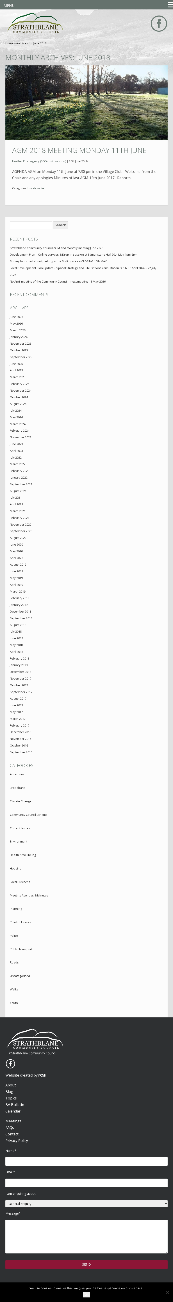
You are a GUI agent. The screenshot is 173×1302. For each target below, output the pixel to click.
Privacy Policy (16, 1140)
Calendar (12, 1111)
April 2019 (16, 585)
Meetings (13, 1121)
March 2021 (17, 511)
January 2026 (18, 337)
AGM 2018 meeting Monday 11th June (79, 150)
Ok (87, 1294)
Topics (11, 1098)
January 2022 (18, 477)
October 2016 (19, 745)
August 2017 (18, 698)
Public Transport (21, 949)
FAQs (9, 1127)
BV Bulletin (14, 1104)
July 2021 (16, 497)
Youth (14, 1003)
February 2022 (19, 471)
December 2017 (20, 672)
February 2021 (19, 518)
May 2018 (16, 645)
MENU (9, 5)
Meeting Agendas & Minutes (29, 895)
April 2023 (16, 451)
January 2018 (18, 665)
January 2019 (18, 605)
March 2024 (17, 424)
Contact (11, 1134)
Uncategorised (36, 188)
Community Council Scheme (29, 815)
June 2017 (16, 705)
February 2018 (19, 658)
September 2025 (21, 357)
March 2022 (17, 464)
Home (9, 43)
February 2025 (19, 384)
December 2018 (20, 611)
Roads (14, 962)
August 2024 (18, 404)
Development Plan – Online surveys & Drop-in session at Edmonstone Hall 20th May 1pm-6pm (73, 254)
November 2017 (20, 678)
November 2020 (20, 524)
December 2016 (20, 732)
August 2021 (18, 491)
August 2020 (18, 538)
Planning (16, 909)
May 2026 (16, 323)
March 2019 (17, 591)
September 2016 (21, 752)
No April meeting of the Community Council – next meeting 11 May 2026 (58, 281)
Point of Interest (21, 922)
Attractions (17, 774)
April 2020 (16, 558)
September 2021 (21, 484)
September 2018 (21, 618)
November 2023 (20, 437)
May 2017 (16, 712)
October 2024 (19, 397)
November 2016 (20, 739)
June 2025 (16, 364)
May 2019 (16, 578)
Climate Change (20, 801)
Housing (15, 868)
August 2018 (18, 625)
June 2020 (16, 544)
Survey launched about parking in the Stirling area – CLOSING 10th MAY (58, 261)
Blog (9, 1091)
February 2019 (19, 598)
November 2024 (20, 390)
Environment (18, 841)
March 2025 (17, 377)
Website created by (22, 1075)
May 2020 (16, 551)
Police (14, 936)
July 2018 (16, 631)
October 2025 (19, 350)
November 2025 (20, 343)
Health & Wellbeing (23, 855)
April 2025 (16, 370)
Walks (14, 989)
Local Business (20, 882)
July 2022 (16, 457)
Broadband (17, 788)
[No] (167, 1292)
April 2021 (16, 504)
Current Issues (20, 828)
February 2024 (19, 430)
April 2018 (16, 652)
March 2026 (17, 330)
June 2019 (16, 571)
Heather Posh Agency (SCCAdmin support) (39, 161)
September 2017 (21, 692)
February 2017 (19, 725)
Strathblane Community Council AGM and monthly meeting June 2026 (56, 248)
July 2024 (16, 410)
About (10, 1085)
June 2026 (16, 317)
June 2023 (16, 444)
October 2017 (19, 685)
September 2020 (21, 531)
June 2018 (16, 638)
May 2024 (16, 417)
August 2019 (18, 564)
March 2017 (17, 719)
